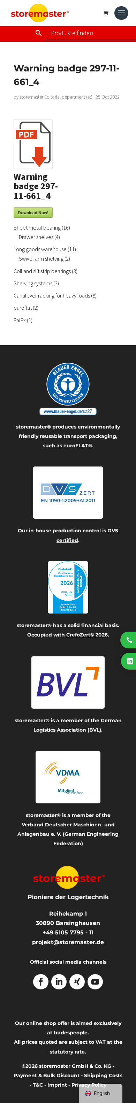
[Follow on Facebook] (40, 981)
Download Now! (33, 212)
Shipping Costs (103, 1075)
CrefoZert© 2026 (87, 635)
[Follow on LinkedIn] (59, 981)
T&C (38, 1085)
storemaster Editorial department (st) (56, 97)
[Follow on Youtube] (95, 981)
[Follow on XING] (77, 981)
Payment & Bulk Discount (47, 1075)
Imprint (57, 1085)
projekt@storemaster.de (68, 942)
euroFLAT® (77, 445)
